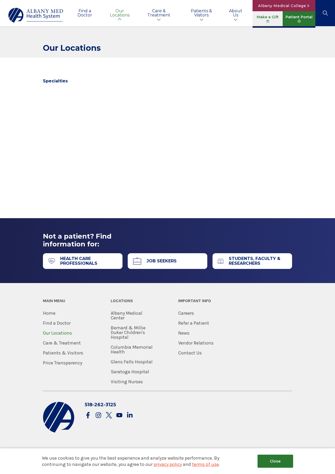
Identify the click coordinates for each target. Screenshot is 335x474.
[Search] (325, 13)
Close (275, 461)
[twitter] (109, 415)
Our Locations (120, 13)
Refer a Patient (193, 323)
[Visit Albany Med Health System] (58, 431)
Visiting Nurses (127, 381)
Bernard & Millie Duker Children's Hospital (128, 332)
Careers (186, 313)
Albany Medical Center (126, 315)
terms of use (205, 464)
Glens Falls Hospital (132, 361)
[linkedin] (130, 415)
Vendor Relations (196, 343)
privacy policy (168, 464)
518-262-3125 (100, 405)
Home (49, 313)
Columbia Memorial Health (132, 349)
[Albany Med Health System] (35, 15)
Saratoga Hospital (130, 371)
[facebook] (88, 415)
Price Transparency (62, 362)
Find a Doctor (84, 13)
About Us (235, 13)
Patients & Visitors (201, 13)
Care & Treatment (158, 13)
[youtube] (119, 415)
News (183, 333)
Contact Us (190, 353)
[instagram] (98, 415)
